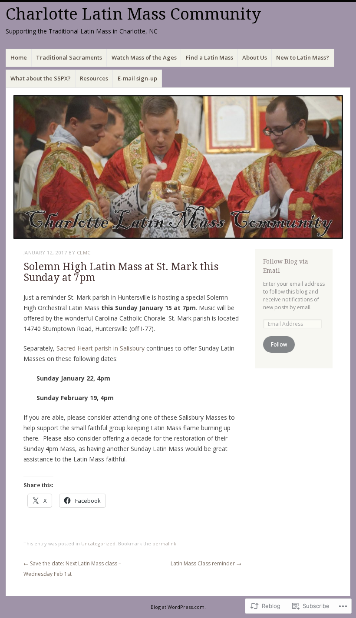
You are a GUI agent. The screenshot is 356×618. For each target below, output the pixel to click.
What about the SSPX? (40, 78)
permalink (164, 543)
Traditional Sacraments (69, 57)
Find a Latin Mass (209, 57)
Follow (279, 344)
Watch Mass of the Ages (144, 57)
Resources (94, 78)
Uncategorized (98, 543)
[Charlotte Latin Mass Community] (178, 167)
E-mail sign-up (137, 78)
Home (18, 57)
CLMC (84, 252)
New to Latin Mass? (302, 57)
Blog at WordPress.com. (178, 607)
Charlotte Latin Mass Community (133, 14)
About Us (254, 57)
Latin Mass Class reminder (206, 563)
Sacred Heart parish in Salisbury (100, 348)
